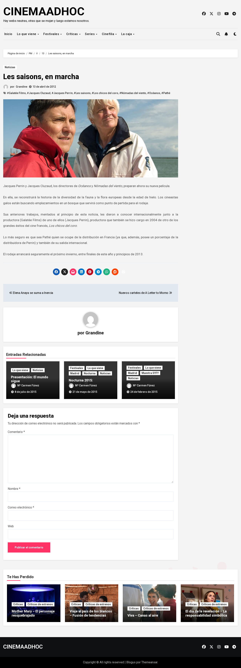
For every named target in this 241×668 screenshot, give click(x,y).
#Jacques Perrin (62, 93)
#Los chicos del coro (105, 93)
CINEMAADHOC (44, 11)
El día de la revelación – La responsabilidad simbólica (206, 613)
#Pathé (165, 93)
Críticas (72, 34)
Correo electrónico (21, 507)
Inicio (7, 34)
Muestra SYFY (150, 373)
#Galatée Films (16, 93)
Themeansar (149, 662)
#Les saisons (82, 93)
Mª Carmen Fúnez (28, 385)
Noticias (10, 67)
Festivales (51, 34)
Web (11, 526)
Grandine (21, 86)
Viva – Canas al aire (142, 615)
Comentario (16, 432)
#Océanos (153, 93)
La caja (127, 34)
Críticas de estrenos (40, 604)
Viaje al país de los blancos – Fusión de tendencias (91, 613)
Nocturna (89, 373)
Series (90, 34)
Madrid (74, 373)
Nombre (14, 489)
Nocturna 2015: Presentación (81, 382)
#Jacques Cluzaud (38, 93)
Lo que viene (27, 34)
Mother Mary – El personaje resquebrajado (33, 613)
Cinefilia (108, 34)
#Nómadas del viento (132, 93)
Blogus (131, 662)
